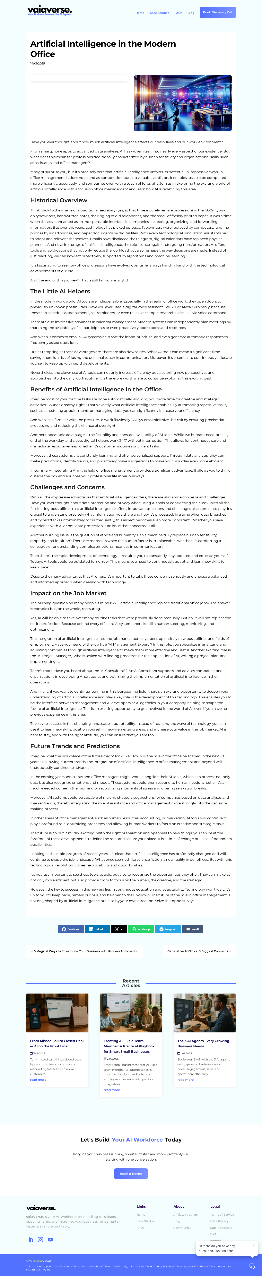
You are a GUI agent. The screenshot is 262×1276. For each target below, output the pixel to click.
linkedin (100, 929)
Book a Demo (131, 1174)
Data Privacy (219, 1221)
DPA (213, 1234)
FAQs (178, 13)
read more (38, 1080)
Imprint (215, 1241)
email (195, 929)
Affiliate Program (185, 1214)
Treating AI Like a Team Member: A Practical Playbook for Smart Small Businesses (129, 1046)
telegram (170, 929)
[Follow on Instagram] (40, 1240)
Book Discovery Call (218, 12)
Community (182, 1228)
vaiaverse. (36, 1260)
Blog (190, 13)
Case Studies (159, 13)
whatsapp (144, 929)
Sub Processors (221, 1228)
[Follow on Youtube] (50, 1240)
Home (140, 13)
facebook (73, 929)
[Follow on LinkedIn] (30, 1240)
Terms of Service (222, 1214)
